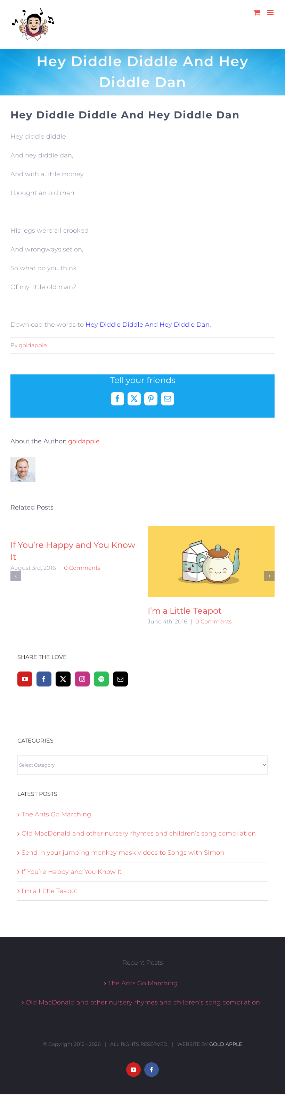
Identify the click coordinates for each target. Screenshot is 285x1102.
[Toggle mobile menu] (271, 12)
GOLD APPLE (225, 996)
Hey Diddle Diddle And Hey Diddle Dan (148, 324)
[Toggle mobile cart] (256, 12)
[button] (15, 552)
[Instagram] (82, 631)
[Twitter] (63, 631)
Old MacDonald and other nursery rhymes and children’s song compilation (139, 786)
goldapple (33, 345)
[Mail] (120, 631)
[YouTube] (24, 631)
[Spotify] (101, 631)
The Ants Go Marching (56, 766)
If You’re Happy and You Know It (72, 824)
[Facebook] (43, 631)
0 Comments (106, 568)
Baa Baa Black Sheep (223, 545)
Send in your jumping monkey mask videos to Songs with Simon (123, 805)
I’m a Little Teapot (50, 843)
